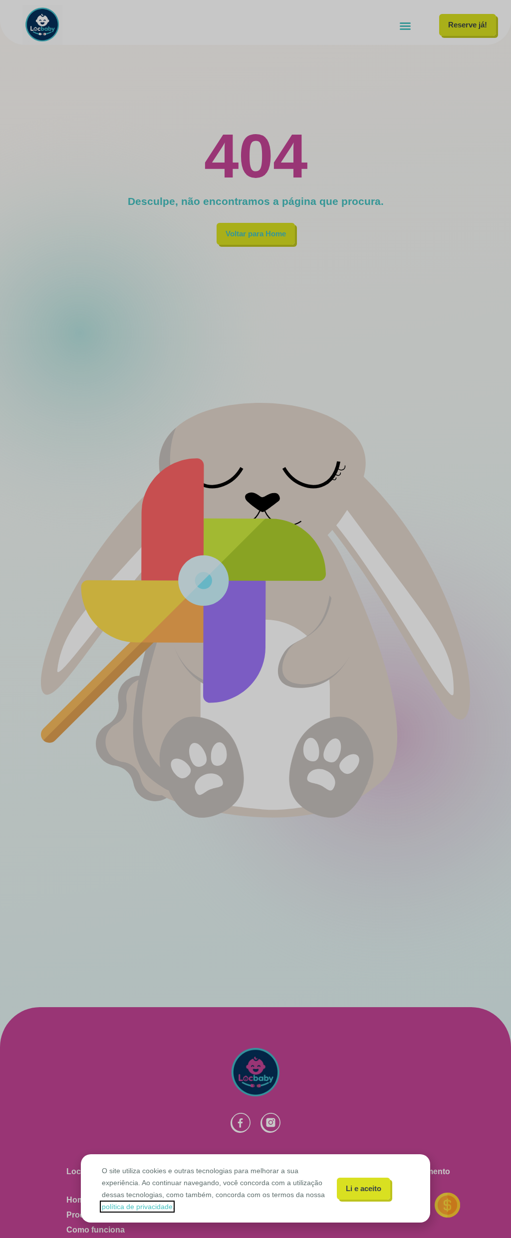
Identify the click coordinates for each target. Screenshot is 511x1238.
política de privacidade (137, 1207)
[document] (255, 619)
